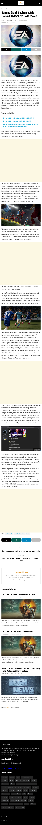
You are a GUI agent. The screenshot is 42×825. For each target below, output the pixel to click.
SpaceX (23, 800)
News (25, 797)
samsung (5, 800)
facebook (35, 787)
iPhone (18, 794)
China (12, 784)
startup (31, 800)
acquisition (25, 777)
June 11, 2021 (23, 20)
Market (30, 794)
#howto (12, 777)
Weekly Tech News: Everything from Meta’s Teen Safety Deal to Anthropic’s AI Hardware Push (20, 125)
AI (31, 777)
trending (10, 807)
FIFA (27, 534)
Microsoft (18, 797)
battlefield (9, 534)
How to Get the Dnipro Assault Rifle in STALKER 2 (18, 118)
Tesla (26, 804)
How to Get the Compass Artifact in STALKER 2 (17, 121)
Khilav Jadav (6, 597)
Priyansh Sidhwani (9, 20)
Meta (11, 797)
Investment (5, 794)
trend (4, 807)
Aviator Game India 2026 (11, 768)
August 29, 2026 (15, 673)
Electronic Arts (19, 534)
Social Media (15, 800)
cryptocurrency (21, 784)
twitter (18, 807)
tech (11, 804)
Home (3, 9)
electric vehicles (7, 787)
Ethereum (27, 787)
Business (5, 784)
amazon (4, 780)
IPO (24, 794)
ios (13, 794)
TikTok (33, 804)
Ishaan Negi (6, 673)
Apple (11, 780)
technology (18, 804)
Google (19, 790)
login (7, 708)
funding (4, 790)
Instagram (33, 790)
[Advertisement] (21, 160)
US (23, 807)
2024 (18, 777)
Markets (4, 797)
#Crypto (4, 777)
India (25, 790)
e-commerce (32, 784)
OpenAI (32, 797)
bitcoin (34, 780)
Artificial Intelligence (22, 780)
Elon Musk (18, 787)
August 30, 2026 (15, 597)
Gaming (8, 9)
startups (4, 804)
